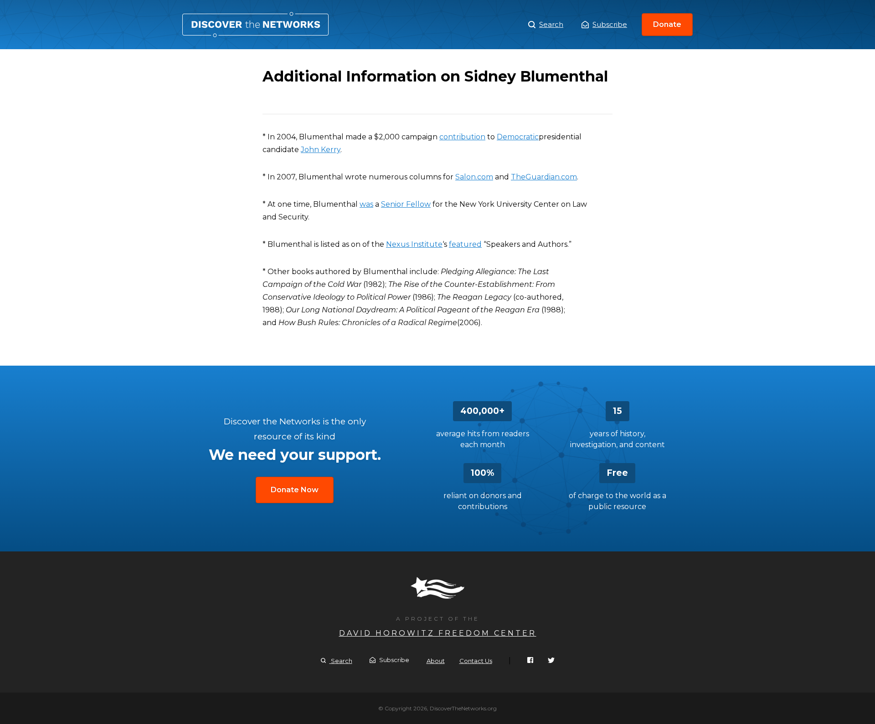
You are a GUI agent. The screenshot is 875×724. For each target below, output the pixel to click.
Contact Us (475, 660)
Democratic (518, 137)
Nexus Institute (414, 244)
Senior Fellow (406, 204)
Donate (667, 24)
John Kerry (320, 149)
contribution (462, 137)
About (436, 660)
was (366, 204)
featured (465, 244)
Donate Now (295, 489)
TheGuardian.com (544, 177)
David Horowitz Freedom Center (437, 633)
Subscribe (609, 24)
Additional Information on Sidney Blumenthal (255, 24)
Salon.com (474, 177)
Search (551, 24)
